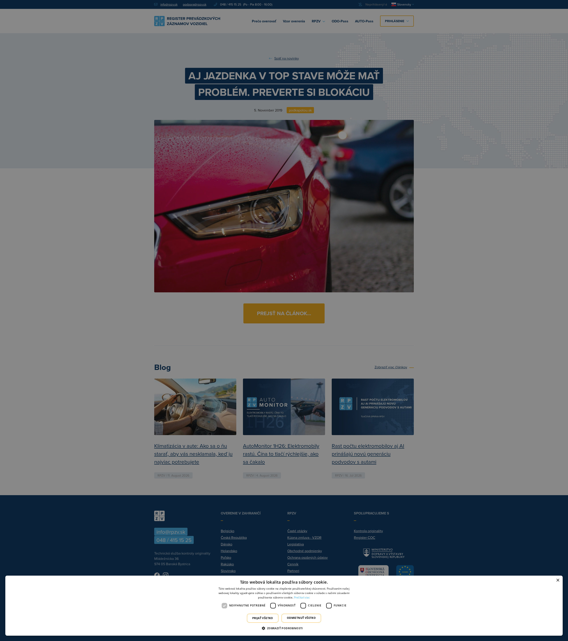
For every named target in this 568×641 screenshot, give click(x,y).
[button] (284, 628)
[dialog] (284, 606)
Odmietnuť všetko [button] (301, 618)
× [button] (557, 580)
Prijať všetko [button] (262, 618)
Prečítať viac (302, 597)
